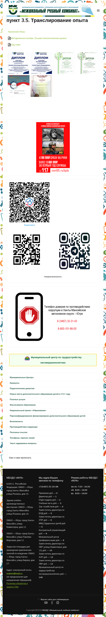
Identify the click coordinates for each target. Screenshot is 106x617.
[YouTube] (46, 603)
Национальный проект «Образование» (28, 410)
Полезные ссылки (18, 432)
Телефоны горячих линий (22, 438)
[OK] (52, 603)
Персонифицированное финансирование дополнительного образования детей (47, 416)
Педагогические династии (22, 388)
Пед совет (16, 45)
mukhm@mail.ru (14, 573)
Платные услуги (17, 399)
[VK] (57, 603)
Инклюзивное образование (23, 405)
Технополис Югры (16, 32)
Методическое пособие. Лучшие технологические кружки (38, 38)
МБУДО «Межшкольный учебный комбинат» (60, 610)
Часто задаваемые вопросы (23, 443)
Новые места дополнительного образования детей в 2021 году (40, 394)
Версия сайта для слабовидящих (54, 599)
